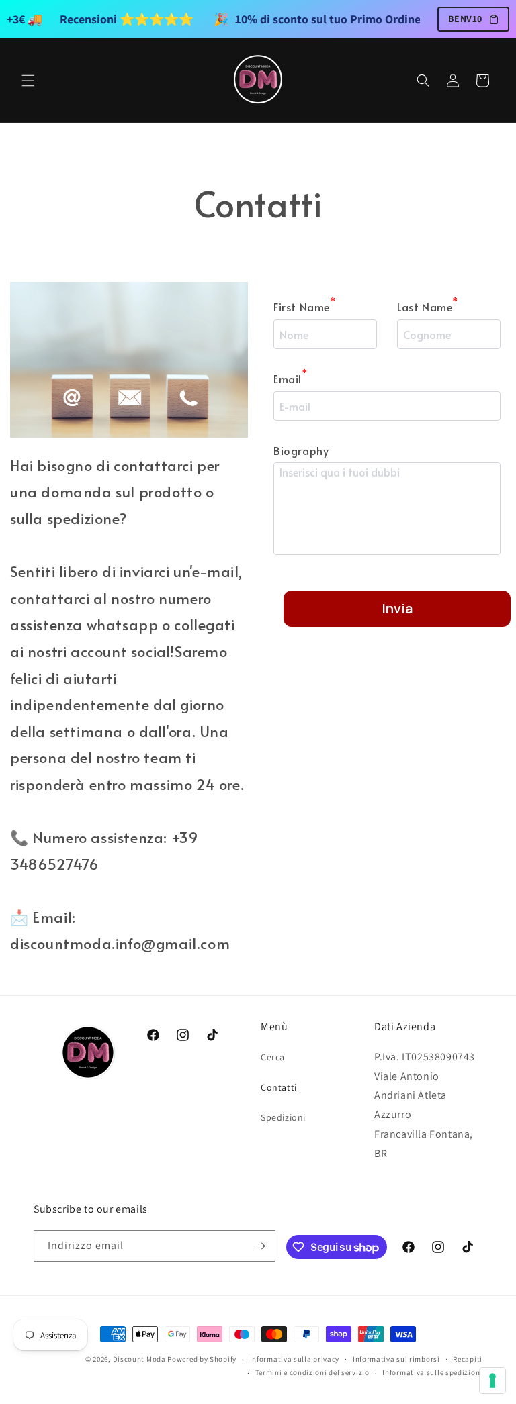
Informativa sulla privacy (295, 1359)
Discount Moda (139, 1359)
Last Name (427, 305)
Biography (301, 450)
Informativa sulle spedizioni (432, 1372)
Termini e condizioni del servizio (312, 1372)
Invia (397, 608)
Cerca (273, 1057)
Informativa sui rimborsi (396, 1359)
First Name (304, 305)
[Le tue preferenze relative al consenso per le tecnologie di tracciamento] (492, 1380)
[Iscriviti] (260, 1246)
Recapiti (467, 1359)
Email (290, 377)
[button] (28, 80)
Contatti (279, 1087)
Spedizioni (283, 1117)
